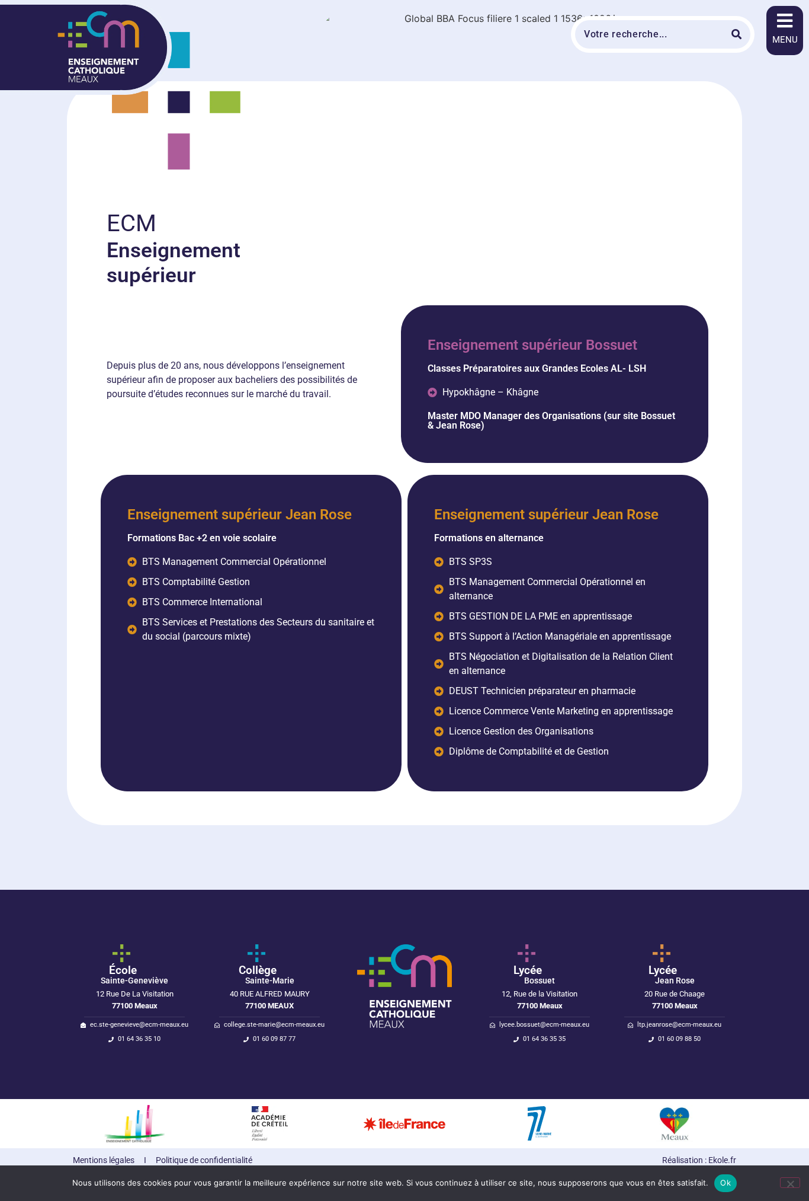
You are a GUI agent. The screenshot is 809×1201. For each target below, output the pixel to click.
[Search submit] (739, 34)
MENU (785, 39)
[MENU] (785, 21)
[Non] (790, 1182)
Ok (725, 1182)
